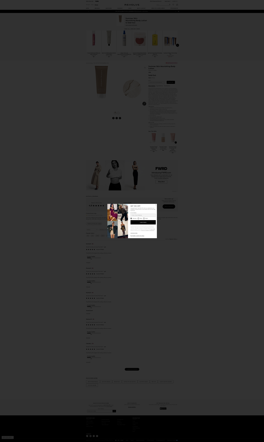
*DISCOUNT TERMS (133, 233)
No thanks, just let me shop (137, 235)
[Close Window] (156, 205)
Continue (143, 222)
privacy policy (152, 229)
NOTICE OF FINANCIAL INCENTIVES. (147, 230)
